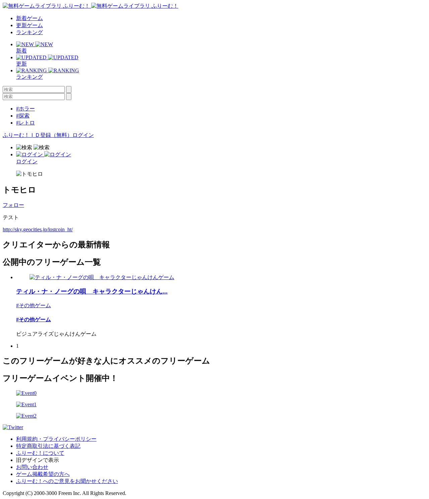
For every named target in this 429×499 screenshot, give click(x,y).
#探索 (22, 115)
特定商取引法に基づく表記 (48, 446)
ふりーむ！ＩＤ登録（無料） (37, 135)
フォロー (13, 205)
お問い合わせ (32, 467)
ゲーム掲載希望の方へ (43, 474)
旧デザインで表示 (37, 460)
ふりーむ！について (40, 453)
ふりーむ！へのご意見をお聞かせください (67, 481)
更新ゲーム (29, 25)
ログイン (83, 135)
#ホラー (25, 108)
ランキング (29, 32)
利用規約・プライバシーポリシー (56, 439)
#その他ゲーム (33, 305)
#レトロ (25, 123)
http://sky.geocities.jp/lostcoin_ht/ (38, 229)
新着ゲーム (29, 18)
